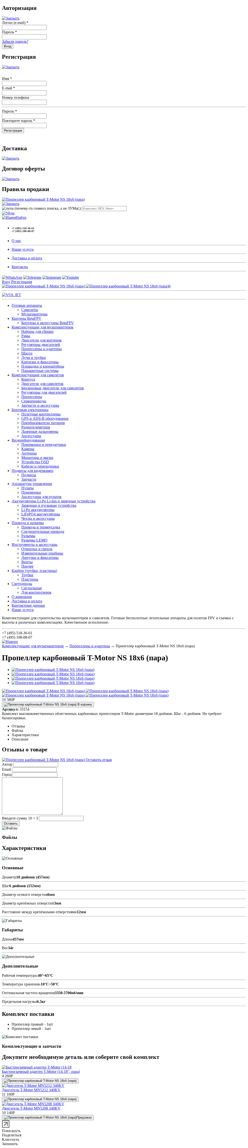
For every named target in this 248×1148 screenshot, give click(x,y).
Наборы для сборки (37, 331)
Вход (6, 282)
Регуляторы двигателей (40, 344)
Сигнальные (31, 588)
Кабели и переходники (40, 466)
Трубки (27, 575)
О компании (22, 597)
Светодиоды (22, 584)
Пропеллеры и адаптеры (41, 349)
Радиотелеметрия (35, 427)
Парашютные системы (40, 371)
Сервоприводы (33, 401)
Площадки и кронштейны (42, 366)
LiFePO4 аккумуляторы (40, 514)
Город (7, 774)
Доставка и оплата (27, 258)
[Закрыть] (10, 18)
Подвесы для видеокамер (32, 471)
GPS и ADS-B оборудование (45, 418)
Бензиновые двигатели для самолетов (52, 388)
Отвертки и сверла (36, 549)
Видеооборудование (28, 440)
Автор (7, 764)
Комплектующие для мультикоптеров (42, 327)
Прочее (27, 566)
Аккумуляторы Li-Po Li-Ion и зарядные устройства (53, 501)
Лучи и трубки (33, 358)
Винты (27, 562)
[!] (8, 213)
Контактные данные (28, 605)
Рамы (25, 336)
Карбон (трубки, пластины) (34, 571)
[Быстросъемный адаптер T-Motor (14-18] (36, 1067)
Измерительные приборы (42, 553)
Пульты (27, 488)
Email (6, 769)
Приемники (31, 492)
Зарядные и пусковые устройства (48, 505)
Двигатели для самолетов (42, 384)
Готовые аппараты (27, 305)
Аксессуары (31, 436)
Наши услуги (23, 249)
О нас (16, 241)
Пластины (29, 579)
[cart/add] (40, 1081)
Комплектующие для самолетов (38, 375)
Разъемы (28, 536)
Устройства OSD (35, 462)
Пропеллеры (31, 397)
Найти (21, 217)
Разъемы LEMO (34, 540)
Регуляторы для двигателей (44, 392)
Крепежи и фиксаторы (40, 362)
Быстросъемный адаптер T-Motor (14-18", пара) (41, 1072)
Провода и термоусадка (40, 527)
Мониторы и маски (37, 458)
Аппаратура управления (32, 484)
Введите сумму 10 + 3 (20, 818)
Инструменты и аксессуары (34, 544)
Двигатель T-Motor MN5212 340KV (31, 1090)
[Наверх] (10, 642)
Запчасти (28, 479)
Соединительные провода (42, 531)
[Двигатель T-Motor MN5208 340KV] (33, 1104)
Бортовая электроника (30, 410)
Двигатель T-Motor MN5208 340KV (31, 1108)
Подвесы (28, 475)
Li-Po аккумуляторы (37, 510)
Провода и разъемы (28, 523)
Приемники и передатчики (43, 444)
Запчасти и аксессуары (40, 405)
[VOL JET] (11, 295)
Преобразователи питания (43, 423)
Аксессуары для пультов (41, 497)
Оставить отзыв (98, 760)
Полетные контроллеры (41, 414)
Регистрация (21, 282)
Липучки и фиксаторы (40, 558)
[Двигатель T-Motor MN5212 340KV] (33, 1086)
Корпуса (28, 379)
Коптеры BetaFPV (26, 318)
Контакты (20, 267)
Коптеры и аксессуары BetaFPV (47, 323)
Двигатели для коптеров (41, 340)
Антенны (29, 453)
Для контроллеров (36, 592)
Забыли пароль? (15, 41)
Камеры (27, 449)
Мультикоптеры (34, 314)
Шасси (26, 353)
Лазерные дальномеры (39, 431)
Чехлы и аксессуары (38, 518)
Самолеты (29, 310)
